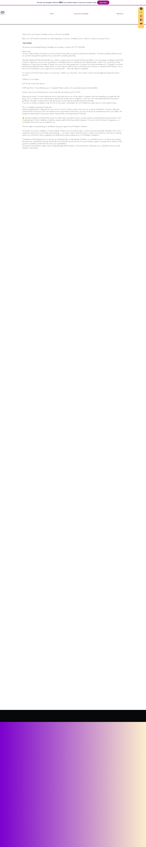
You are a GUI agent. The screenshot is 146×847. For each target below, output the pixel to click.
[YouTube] (141, 24)
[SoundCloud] (141, 16)
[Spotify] (141, 12)
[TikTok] (141, 9)
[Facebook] (141, 20)
